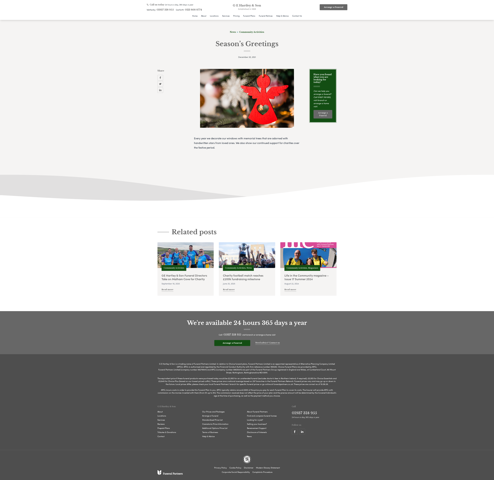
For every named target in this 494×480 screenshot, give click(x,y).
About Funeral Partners (257, 411)
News (249, 436)
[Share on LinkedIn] (160, 90)
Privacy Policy (220, 467)
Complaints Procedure (262, 472)
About (203, 15)
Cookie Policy (235, 467)
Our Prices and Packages (213, 411)
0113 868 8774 (193, 9)
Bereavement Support (256, 428)
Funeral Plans (249, 15)
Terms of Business (210, 432)
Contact (161, 436)
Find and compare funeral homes (262, 415)
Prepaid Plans (163, 428)
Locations (214, 15)
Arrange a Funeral (333, 7)
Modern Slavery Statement (268, 467)
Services (226, 15)
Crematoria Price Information (215, 424)
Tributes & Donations (166, 432)
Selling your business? (257, 424)
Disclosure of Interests (257, 432)
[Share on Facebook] (160, 78)
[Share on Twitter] (160, 84)
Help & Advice (282, 15)
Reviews (161, 424)
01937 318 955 (165, 9)
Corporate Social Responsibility (236, 472)
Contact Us (297, 15)
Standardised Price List (212, 419)
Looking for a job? (255, 419)
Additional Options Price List (214, 428)
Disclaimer (248, 467)
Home (194, 15)
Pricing (236, 15)
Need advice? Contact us (267, 342)
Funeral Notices (266, 15)
